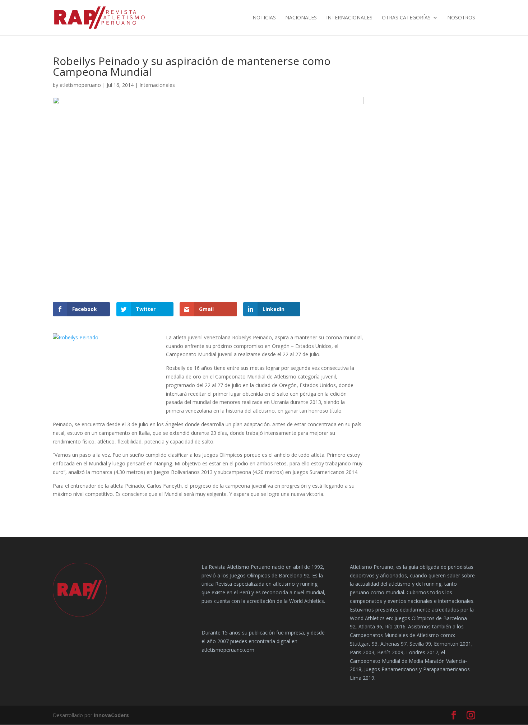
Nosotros (461, 18)
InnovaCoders (111, 715)
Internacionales (349, 18)
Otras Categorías (406, 18)
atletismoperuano (80, 85)
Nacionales (301, 18)
